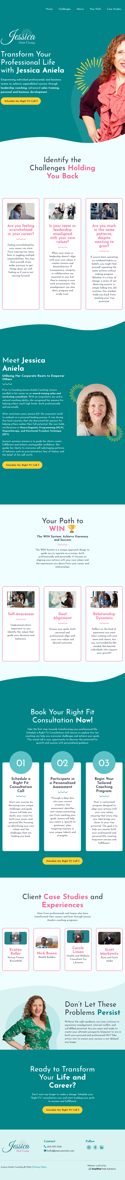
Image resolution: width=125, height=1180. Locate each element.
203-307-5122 (54, 1147)
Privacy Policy (39, 1167)
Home (49, 9)
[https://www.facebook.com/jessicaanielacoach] (95, 1147)
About (80, 9)
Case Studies (114, 9)
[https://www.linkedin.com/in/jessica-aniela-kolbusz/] (101, 1147)
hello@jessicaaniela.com (60, 1151)
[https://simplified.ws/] (102, 1168)
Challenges (65, 9)
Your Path (95, 9)
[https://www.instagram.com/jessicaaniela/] (88, 1147)
